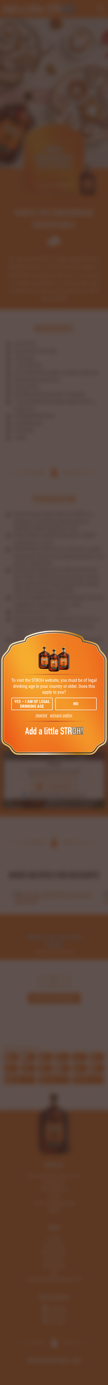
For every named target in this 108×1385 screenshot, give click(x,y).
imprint (41, 715)
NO (75, 703)
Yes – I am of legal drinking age (32, 704)
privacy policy (61, 715)
